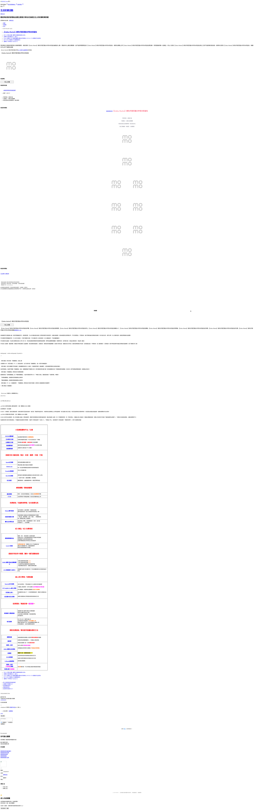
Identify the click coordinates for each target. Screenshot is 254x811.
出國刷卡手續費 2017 (8, 684)
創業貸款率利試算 (5, 752)
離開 (7, 808)
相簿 (4, 23)
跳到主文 (3, 13)
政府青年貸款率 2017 (8, 688)
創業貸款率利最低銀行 (6, 751)
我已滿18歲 (3, 808)
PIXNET (117, 792)
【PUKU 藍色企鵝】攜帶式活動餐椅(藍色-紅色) (14, 35)
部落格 (4, 24)
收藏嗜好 (11, 711)
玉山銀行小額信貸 (5, 273)
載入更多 (2, 715)
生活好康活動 (7, 10)
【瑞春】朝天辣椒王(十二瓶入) (10, 36)
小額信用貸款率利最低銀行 (9, 90)
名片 (4, 26)
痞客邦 (11, 707)
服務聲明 (139, 792)
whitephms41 (3, 699)
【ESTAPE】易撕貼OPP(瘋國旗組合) (11, 39)
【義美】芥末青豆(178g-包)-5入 (10, 41)
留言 (14, 707)
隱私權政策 (134, 792)
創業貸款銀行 (4, 755)
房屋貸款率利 (6, 687)
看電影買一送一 (18, 330)
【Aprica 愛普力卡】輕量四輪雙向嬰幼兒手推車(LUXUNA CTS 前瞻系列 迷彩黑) (22, 38)
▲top (2, 713)
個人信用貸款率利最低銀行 (9, 682)
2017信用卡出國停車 (23, 50)
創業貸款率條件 (4, 754)
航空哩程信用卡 (7, 685)
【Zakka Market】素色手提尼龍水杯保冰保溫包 (20, 32)
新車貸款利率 (109, 111)
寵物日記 (11, 20)
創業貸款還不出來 (5, 757)
